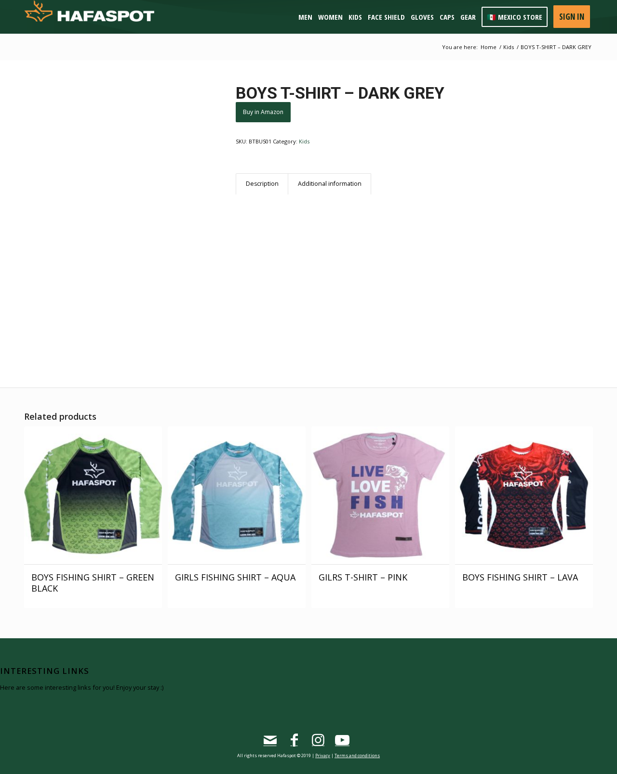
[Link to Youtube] (342, 740)
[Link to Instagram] (318, 740)
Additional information (330, 184)
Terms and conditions (357, 755)
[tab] (262, 184)
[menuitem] (307, 17)
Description (262, 184)
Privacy (322, 755)
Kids (304, 141)
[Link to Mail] (270, 740)
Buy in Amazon (263, 112)
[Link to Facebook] (294, 740)
